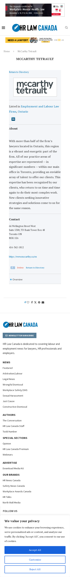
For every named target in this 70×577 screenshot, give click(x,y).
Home (7, 51)
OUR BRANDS (11, 474)
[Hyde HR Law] (35, 39)
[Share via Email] (43, 302)
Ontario (23, 111)
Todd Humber (10, 431)
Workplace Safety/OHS (15, 390)
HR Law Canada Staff (13, 426)
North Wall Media (11, 502)
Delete (20, 267)
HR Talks (7, 497)
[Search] (66, 28)
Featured (8, 368)
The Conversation (12, 420)
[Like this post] (28, 302)
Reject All (35, 569)
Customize (35, 559)
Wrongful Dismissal (13, 384)
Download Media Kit (13, 468)
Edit (13, 267)
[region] (35, 546)
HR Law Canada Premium (16, 449)
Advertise (10, 462)
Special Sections (15, 437)
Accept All (35, 550)
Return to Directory (19, 72)
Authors (9, 414)
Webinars (8, 454)
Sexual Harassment (13, 395)
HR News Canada (11, 480)
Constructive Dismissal (15, 406)
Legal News (9, 379)
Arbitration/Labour (12, 373)
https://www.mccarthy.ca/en (23, 256)
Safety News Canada (14, 486)
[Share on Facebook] (32, 302)
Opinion (7, 443)
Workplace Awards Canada (17, 491)
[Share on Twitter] (35, 302)
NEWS (6, 362)
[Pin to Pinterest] (39, 302)
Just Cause (9, 401)
